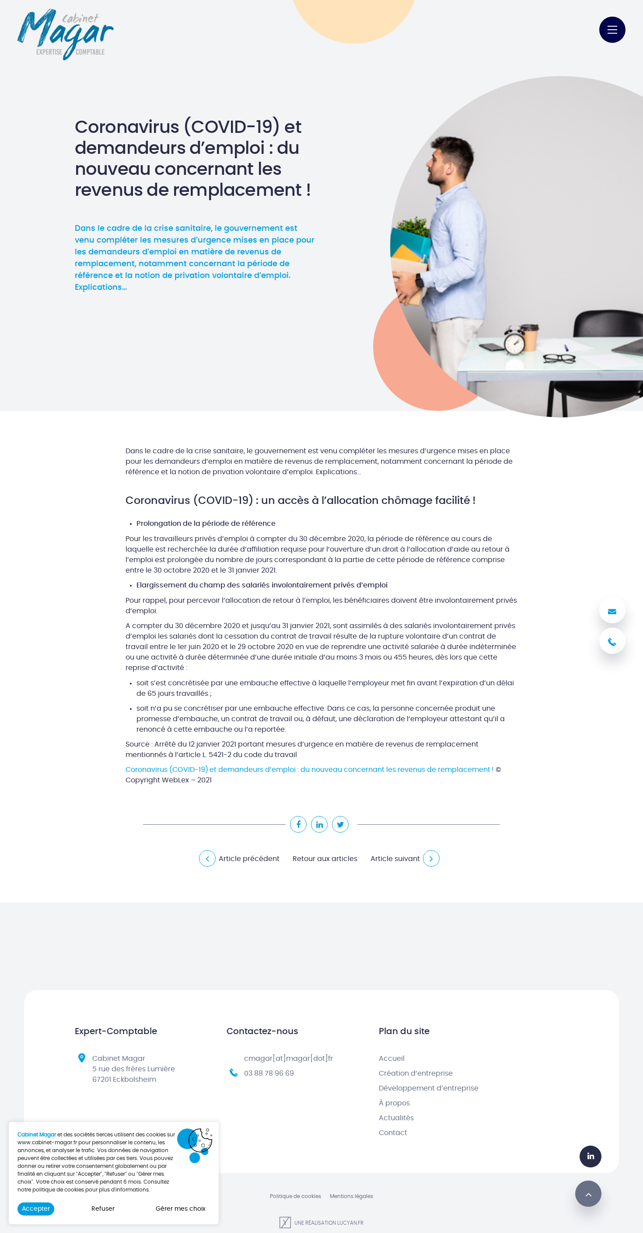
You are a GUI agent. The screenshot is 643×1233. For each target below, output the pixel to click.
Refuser (103, 1209)
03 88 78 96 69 (269, 1073)
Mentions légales (351, 1196)
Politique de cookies (295, 1196)
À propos (394, 1103)
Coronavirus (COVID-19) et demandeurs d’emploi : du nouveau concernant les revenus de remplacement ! (310, 769)
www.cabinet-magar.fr (47, 1142)
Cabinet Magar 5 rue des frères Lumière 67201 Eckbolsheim (133, 1069)
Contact (393, 1132)
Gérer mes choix (181, 1209)
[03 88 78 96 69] (612, 641)
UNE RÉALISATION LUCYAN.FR (328, 1223)
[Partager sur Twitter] (340, 824)
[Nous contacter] (612, 610)
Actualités (396, 1118)
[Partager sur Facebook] (298, 824)
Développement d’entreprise (429, 1088)
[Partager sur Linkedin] (319, 824)
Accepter (36, 1209)
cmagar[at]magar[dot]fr (288, 1058)
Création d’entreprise (416, 1073)
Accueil (392, 1058)
